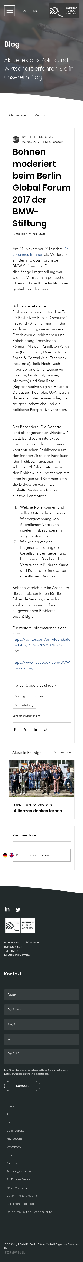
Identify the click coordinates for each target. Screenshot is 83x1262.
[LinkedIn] (7, 909)
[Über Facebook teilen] (15, 729)
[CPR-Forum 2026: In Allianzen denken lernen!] (41, 778)
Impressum (14, 1139)
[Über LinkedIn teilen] (35, 729)
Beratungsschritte (18, 1171)
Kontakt (11, 1123)
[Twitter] (18, 909)
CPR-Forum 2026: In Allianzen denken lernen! (38, 807)
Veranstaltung (24, 705)
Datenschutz (15, 1131)
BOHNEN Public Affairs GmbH (21, 942)
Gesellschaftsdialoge (20, 1204)
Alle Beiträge (17, 115)
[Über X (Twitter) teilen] (25, 729)
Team (10, 1155)
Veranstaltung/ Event (26, 715)
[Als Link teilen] (46, 729)
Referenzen (13, 1147)
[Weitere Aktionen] (68, 139)
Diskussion (39, 696)
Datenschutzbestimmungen (18, 1073)
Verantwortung (16, 1188)
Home (10, 1106)
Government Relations (21, 1196)
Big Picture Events (18, 1179)
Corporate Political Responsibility (29, 1212)
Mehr (38, 115)
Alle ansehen (62, 752)
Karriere (11, 1163)
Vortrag (20, 696)
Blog (9, 1114)
